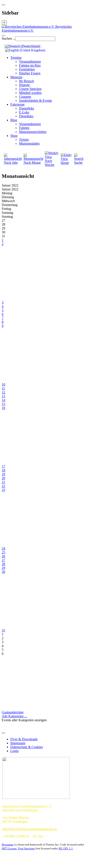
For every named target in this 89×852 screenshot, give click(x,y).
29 (3, 568)
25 (3, 552)
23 (3, 490)
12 (3, 392)
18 (3, 470)
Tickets (24, 139)
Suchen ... (8, 38)
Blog (13, 120)
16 (3, 408)
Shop (13, 135)
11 (3, 388)
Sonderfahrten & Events (35, 100)
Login (14, 751)
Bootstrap (7, 844)
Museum (16, 77)
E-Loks (24, 112)
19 (3, 474)
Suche (78, 162)
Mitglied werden (30, 93)
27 (3, 560)
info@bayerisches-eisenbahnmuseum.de (29, 829)
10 (3, 384)
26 (3, 556)
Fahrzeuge (17, 104)
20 (3, 478)
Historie (24, 85)
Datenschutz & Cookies (26, 747)
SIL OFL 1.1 (66, 848)
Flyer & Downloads (24, 739)
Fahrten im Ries (30, 65)
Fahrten (24, 128)
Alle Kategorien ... (14, 716)
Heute (65, 163)
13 (3, 396)
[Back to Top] (3, 733)
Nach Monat (32, 162)
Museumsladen (29, 143)
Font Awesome (26, 848)
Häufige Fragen (29, 73)
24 (3, 548)
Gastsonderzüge (13, 712)
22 (3, 486)
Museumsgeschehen (32, 132)
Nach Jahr (11, 162)
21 (3, 482)
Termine (16, 57)
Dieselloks (26, 116)
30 (3, 572)
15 (3, 404)
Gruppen (25, 96)
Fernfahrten (27, 69)
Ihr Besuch (26, 81)
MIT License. (9, 848)
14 (3, 400)
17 (3, 466)
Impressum (17, 743)
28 (3, 564)
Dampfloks (26, 108)
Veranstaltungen (30, 61)
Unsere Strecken (30, 89)
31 (3, 630)
